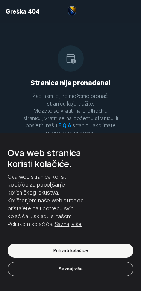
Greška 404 (23, 11)
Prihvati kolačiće (70, 250)
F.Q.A (64, 125)
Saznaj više (68, 224)
